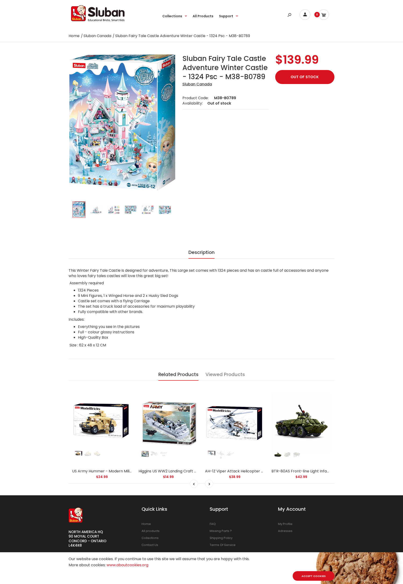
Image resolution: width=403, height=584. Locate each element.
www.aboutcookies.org (127, 565)
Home (146, 524)
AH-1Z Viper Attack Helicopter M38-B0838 (243, 471)
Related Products (178, 374)
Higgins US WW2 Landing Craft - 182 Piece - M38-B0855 (189, 471)
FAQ (213, 524)
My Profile (285, 524)
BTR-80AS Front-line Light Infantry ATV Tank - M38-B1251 (323, 471)
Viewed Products (225, 374)
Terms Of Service (223, 545)
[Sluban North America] (98, 22)
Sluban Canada (197, 84)
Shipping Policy (221, 538)
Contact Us (150, 545)
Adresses (285, 531)
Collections (150, 538)
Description (201, 252)
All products (151, 531)
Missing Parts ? (221, 531)
